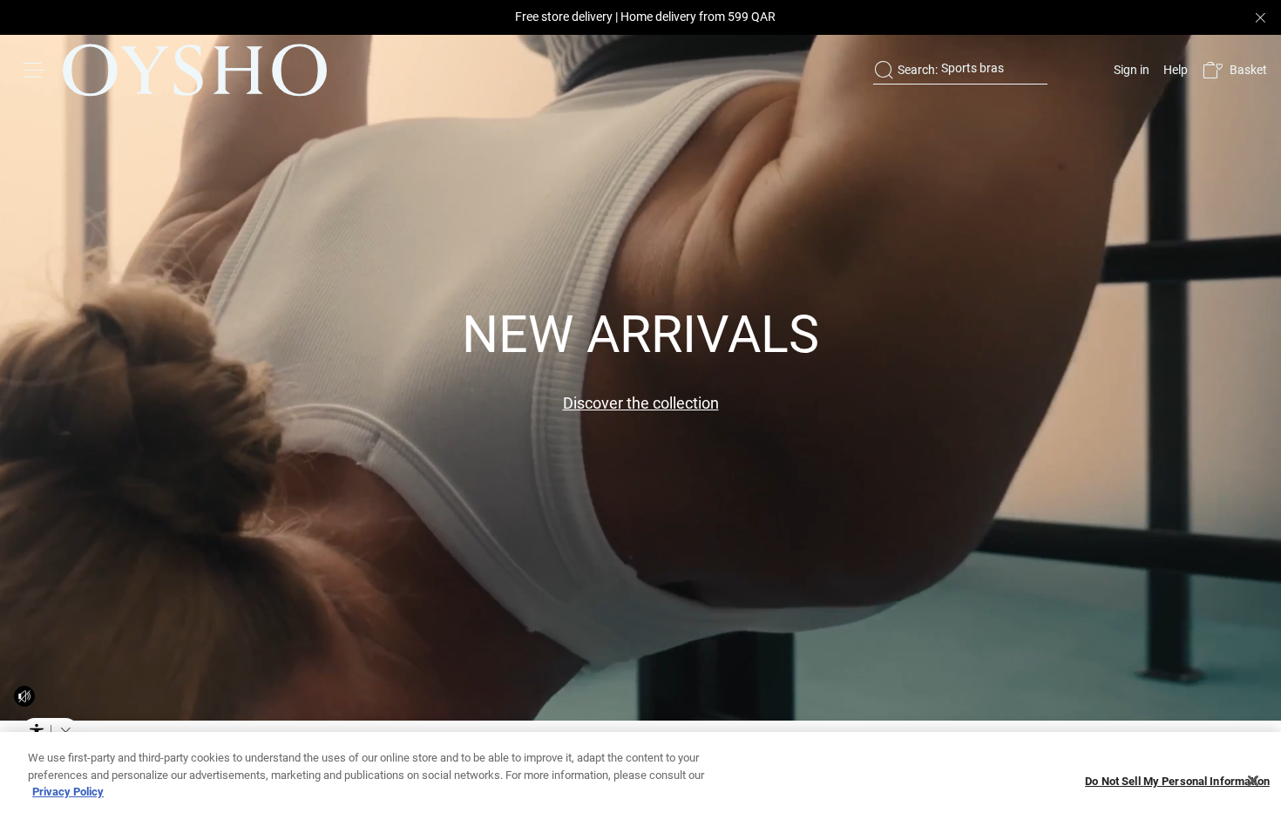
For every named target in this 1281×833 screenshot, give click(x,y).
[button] (1234, 70)
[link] (1129, 70)
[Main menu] (35, 70)
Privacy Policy (68, 791)
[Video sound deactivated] (24, 696)
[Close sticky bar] (1260, 17)
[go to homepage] (195, 70)
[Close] (1253, 781)
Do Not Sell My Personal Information (1177, 781)
